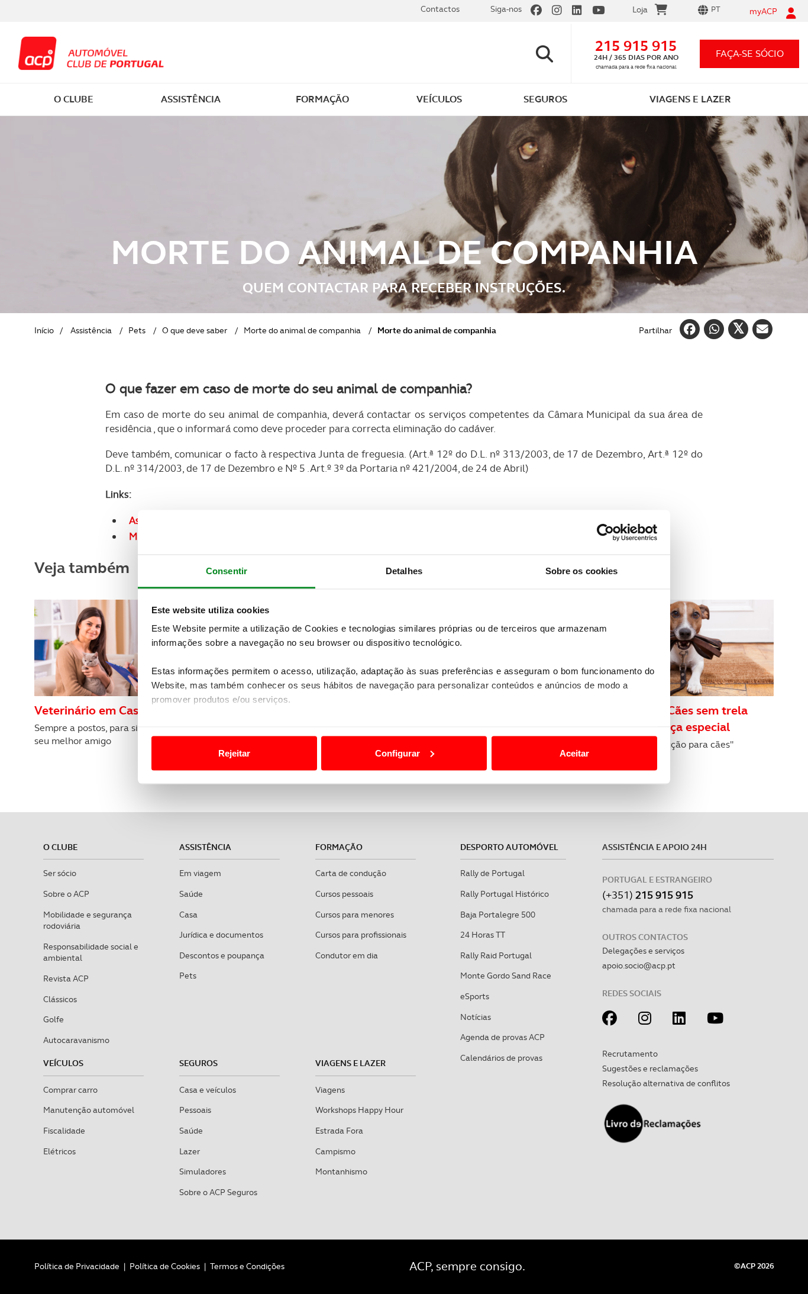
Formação (339, 847)
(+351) (647, 895)
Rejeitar (234, 753)
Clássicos (60, 999)
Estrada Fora (339, 1130)
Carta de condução (350, 873)
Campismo (335, 1151)
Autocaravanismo (76, 1040)
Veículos (63, 1063)
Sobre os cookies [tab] (581, 571)
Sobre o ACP (66, 894)
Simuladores (202, 1171)
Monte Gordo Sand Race (505, 975)
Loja (640, 9)
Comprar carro (70, 1089)
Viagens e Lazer (350, 1063)
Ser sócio (59, 873)
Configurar (397, 753)
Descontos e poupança (221, 955)
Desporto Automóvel (509, 847)
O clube (60, 847)
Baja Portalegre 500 (497, 914)
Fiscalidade (64, 1130)
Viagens (330, 1089)
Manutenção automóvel (88, 1110)
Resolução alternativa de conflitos (666, 1083)
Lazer (189, 1151)
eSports (474, 996)
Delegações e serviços (643, 950)
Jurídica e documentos (221, 934)
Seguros (198, 1063)
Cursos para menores (354, 914)
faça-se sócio (750, 53)
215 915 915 (636, 46)
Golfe (53, 1019)
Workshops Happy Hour (359, 1110)
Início (44, 330)
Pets (137, 330)
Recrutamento (630, 1053)
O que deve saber (194, 330)
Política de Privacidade (76, 1266)
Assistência (91, 330)
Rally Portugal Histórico (504, 894)
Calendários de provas (501, 1057)
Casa (188, 914)
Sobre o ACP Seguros (218, 1192)
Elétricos (59, 1151)
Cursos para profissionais (360, 934)
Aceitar (574, 753)
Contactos (440, 9)
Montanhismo (341, 1171)
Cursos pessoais (344, 894)
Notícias (475, 1017)
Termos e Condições (247, 1266)
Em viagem (200, 873)
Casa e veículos (207, 1089)
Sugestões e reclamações (650, 1068)
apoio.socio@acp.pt (639, 965)
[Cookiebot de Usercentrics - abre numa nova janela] (605, 532)
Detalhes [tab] (404, 571)
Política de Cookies (165, 1266)
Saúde (191, 894)
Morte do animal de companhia (302, 330)
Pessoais (195, 1110)
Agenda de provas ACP (502, 1037)
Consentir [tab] (226, 571)
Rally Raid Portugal (496, 955)
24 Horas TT (482, 934)
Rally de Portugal (492, 873)
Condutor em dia (346, 955)
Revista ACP (66, 978)
